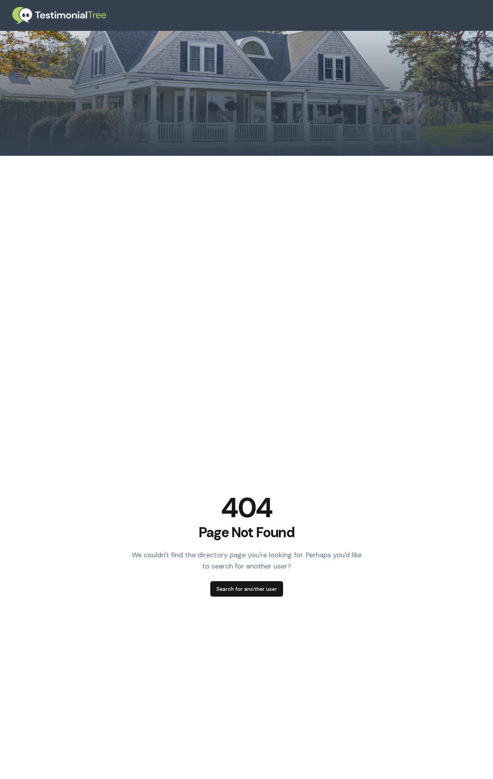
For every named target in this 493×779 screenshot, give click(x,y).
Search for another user (246, 588)
